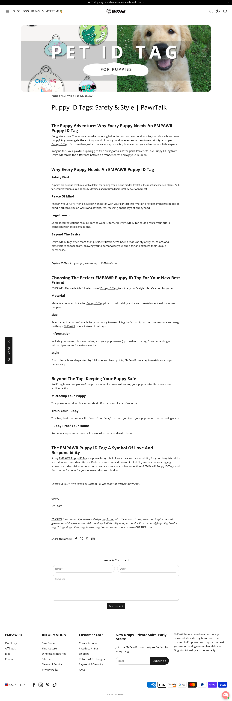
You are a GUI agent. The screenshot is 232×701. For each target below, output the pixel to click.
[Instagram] (41, 685)
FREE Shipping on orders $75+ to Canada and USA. (114, 2)
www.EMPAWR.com (140, 527)
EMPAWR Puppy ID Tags (159, 466)
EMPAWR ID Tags (61, 242)
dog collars (72, 527)
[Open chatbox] (225, 695)
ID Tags (65, 263)
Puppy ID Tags (109, 288)
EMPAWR (57, 155)
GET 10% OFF (8, 353)
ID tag (103, 204)
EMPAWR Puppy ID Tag (73, 458)
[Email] (93, 538)
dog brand (108, 519)
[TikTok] (54, 685)
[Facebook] (34, 685)
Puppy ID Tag (59, 144)
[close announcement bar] (228, 2)
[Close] (9, 341)
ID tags (110, 223)
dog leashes (87, 527)
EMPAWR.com (109, 263)
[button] (7, 11)
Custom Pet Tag (97, 484)
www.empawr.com (129, 484)
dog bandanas (104, 527)
